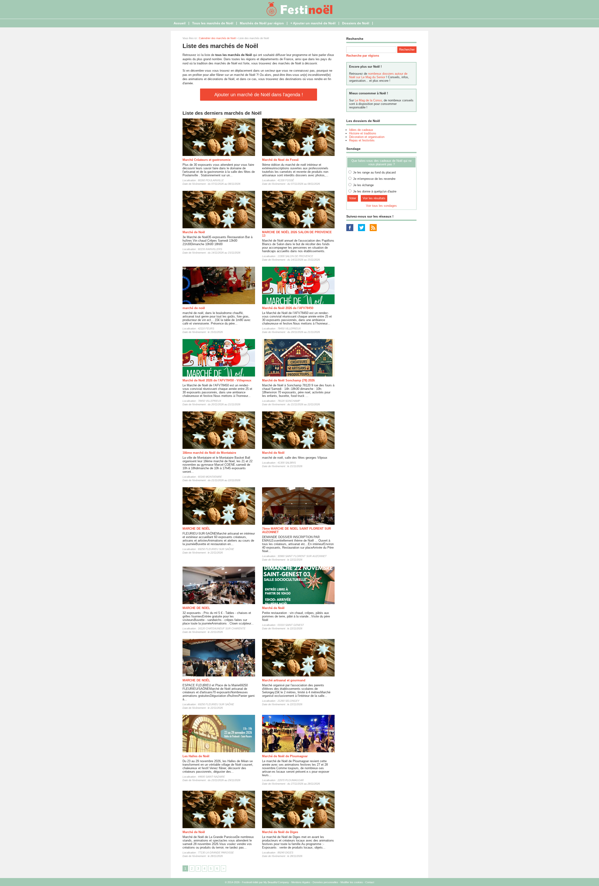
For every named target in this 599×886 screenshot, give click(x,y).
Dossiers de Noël (355, 23)
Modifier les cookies (351, 882)
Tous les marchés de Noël (212, 23)
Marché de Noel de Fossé (280, 160)
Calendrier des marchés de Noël (217, 38)
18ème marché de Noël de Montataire (209, 452)
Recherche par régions (362, 55)
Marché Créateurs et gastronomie (206, 160)
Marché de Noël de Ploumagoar (285, 756)
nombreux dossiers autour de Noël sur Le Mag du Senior (378, 75)
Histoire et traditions (362, 133)
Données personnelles (325, 882)
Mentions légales (300, 882)
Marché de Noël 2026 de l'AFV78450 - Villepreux (217, 380)
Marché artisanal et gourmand (283, 680)
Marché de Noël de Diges (280, 832)
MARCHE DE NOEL (196, 608)
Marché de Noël (194, 232)
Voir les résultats (374, 198)
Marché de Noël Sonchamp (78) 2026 (288, 380)
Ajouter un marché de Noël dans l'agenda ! (258, 94)
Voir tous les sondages (381, 205)
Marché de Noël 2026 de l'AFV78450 (287, 308)
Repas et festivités (362, 140)
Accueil (180, 23)
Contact (369, 882)
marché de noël (194, 308)
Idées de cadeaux (361, 130)
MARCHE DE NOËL (196, 528)
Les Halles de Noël (196, 756)
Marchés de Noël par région (262, 23)
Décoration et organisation (366, 137)
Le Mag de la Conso (368, 100)
